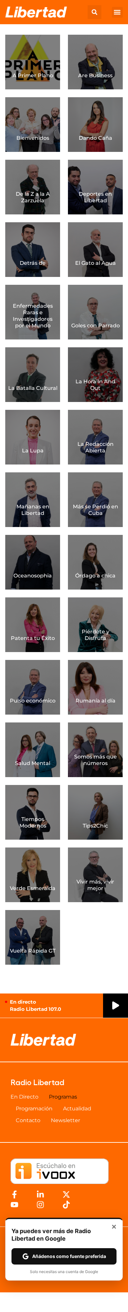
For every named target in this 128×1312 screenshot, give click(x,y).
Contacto (28, 1120)
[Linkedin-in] (40, 1194)
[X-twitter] (66, 1194)
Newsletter (65, 1120)
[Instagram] (40, 1205)
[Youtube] (14, 1205)
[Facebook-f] (14, 1194)
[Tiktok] (66, 1205)
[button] (94, 12)
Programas (63, 1097)
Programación (34, 1108)
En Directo (24, 1097)
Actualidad (77, 1108)
